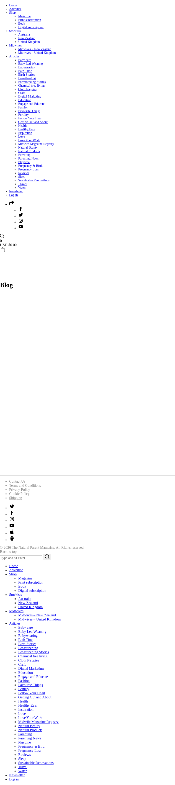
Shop (12, 12)
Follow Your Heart (30, 118)
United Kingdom (29, 42)
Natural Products (29, 151)
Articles (14, 56)
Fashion (23, 107)
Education (24, 100)
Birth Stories (26, 74)
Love (21, 136)
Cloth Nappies (27, 89)
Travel (22, 184)
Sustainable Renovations (33, 180)
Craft (21, 93)
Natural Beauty (28, 147)
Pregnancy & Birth (30, 165)
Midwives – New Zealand (34, 49)
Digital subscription (31, 27)
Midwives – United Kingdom (37, 52)
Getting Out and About (33, 122)
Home (13, 5)
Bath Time (25, 71)
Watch (22, 187)
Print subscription (29, 20)
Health (22, 125)
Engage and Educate (31, 104)
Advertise (15, 9)
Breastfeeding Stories (32, 82)
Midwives (15, 45)
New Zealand (26, 38)
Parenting (24, 155)
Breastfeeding (27, 78)
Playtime (24, 162)
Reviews (23, 173)
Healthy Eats (26, 129)
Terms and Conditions (25, 485)
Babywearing (26, 67)
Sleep (21, 176)
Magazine (24, 16)
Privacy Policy (19, 490)
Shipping (15, 498)
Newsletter (16, 191)
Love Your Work (29, 140)
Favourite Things (29, 111)
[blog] (87, 469)
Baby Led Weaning (30, 63)
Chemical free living (31, 85)
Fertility (23, 114)
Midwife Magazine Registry (36, 144)
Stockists (15, 31)
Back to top (8, 551)
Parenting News (28, 158)
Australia (24, 34)
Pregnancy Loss (28, 169)
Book (21, 23)
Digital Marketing (29, 96)
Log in (13, 195)
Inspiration (25, 133)
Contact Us (17, 481)
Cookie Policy (19, 494)
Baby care (24, 60)
